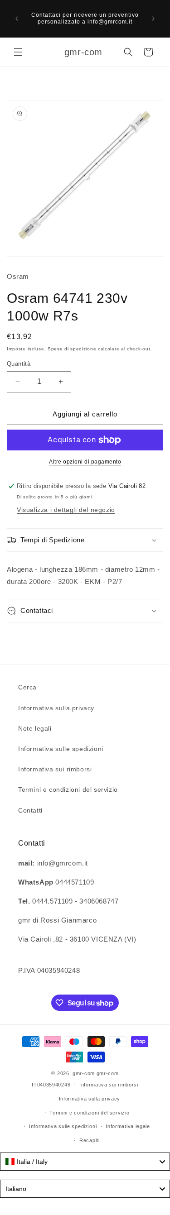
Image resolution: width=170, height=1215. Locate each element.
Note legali (35, 728)
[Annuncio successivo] (153, 19)
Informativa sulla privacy (56, 708)
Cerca (27, 687)
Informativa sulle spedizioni (60, 748)
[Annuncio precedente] (17, 19)
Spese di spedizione (72, 348)
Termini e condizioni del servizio (68, 789)
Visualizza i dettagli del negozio (66, 509)
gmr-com (84, 1073)
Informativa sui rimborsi (55, 769)
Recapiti (89, 1140)
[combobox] (85, 1162)
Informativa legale (128, 1126)
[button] (18, 52)
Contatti (30, 810)
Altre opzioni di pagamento (85, 462)
